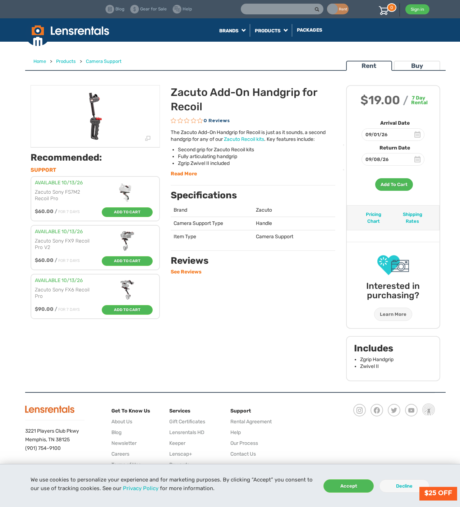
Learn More (393, 314)
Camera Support (103, 61)
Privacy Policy (140, 488)
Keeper (177, 443)
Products (66, 61)
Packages (309, 30)
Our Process (244, 443)
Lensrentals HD (186, 432)
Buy (417, 65)
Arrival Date (395, 123)
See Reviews (186, 272)
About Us (121, 422)
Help (235, 432)
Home (39, 61)
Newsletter (124, 443)
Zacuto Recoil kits (244, 139)
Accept (348, 486)
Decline (404, 486)
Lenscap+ (180, 454)
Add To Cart (394, 184)
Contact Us (243, 454)
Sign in (417, 9)
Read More (184, 174)
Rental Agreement (251, 422)
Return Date (395, 148)
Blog (116, 432)
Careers (120, 454)
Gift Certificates (187, 422)
